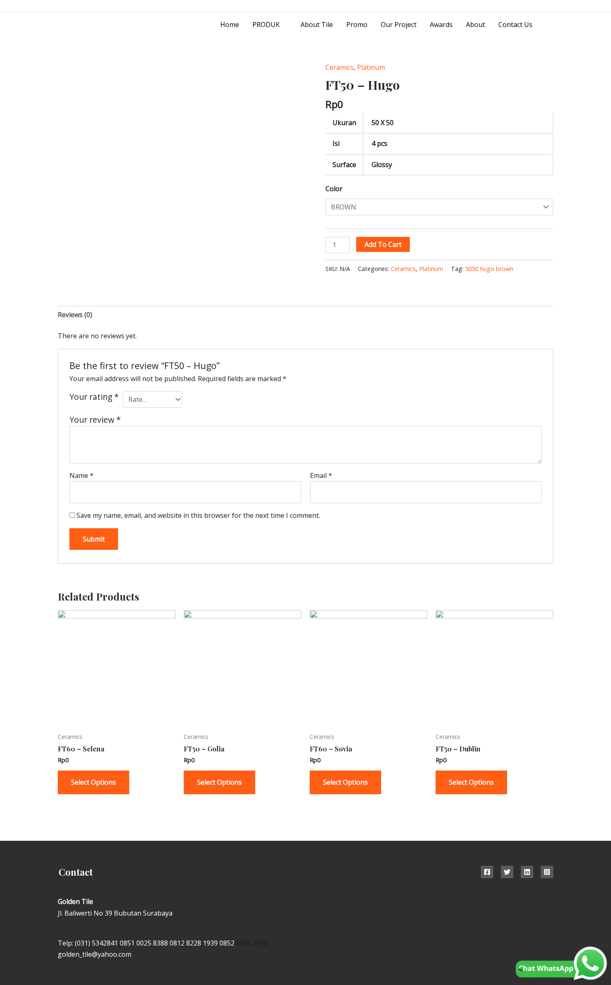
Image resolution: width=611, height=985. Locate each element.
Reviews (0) (75, 314)
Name (81, 475)
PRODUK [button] (266, 24)
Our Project (398, 24)
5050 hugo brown (489, 269)
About (475, 24)
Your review (95, 419)
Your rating (94, 396)
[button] (550, 24)
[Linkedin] (527, 872)
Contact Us (515, 24)
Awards (441, 24)
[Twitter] (507, 872)
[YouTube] (550, 6)
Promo (356, 24)
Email (321, 475)
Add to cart (383, 244)
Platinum (371, 67)
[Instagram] (531, 6)
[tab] (75, 315)
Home (229, 24)
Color (333, 188)
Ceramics (339, 67)
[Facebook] (487, 872)
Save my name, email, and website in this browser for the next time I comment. (198, 515)
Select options (93, 782)
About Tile (317, 24)
